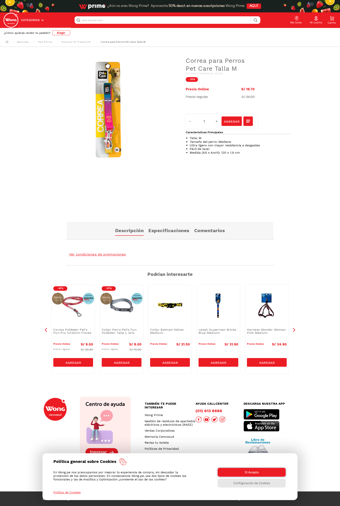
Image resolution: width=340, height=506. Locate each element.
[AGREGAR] (232, 121)
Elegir (61, 32)
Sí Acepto (252, 472)
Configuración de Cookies (251, 483)
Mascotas (23, 42)
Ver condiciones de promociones (97, 254)
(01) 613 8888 (209, 410)
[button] (316, 20)
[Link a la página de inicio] (7, 42)
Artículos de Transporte (76, 42)
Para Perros (45, 42)
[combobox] (167, 20)
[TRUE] (73, 362)
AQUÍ (253, 6)
